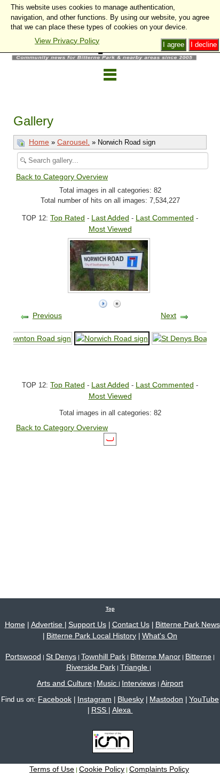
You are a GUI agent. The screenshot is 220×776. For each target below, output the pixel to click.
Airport (172, 683)
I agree (173, 45)
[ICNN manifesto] (110, 743)
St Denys (61, 656)
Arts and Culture (64, 683)
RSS (99, 710)
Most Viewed (110, 229)
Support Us (87, 624)
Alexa (122, 710)
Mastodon (166, 699)
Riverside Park (90, 667)
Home (39, 142)
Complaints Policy (159, 769)
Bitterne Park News (187, 624)
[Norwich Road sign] (112, 337)
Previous (47, 315)
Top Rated (67, 217)
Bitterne (198, 656)
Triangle (135, 667)
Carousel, (73, 142)
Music (108, 683)
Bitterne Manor (155, 656)
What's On (159, 635)
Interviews (139, 683)
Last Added (110, 217)
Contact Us (131, 624)
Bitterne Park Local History (91, 635)
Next (168, 315)
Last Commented (165, 217)
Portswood (23, 656)
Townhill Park (103, 656)
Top (110, 609)
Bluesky (130, 699)
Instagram (94, 699)
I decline (204, 45)
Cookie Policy (101, 769)
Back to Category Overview (62, 176)
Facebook (55, 699)
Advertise (48, 624)
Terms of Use (51, 769)
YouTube (204, 699)
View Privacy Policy (67, 40)
